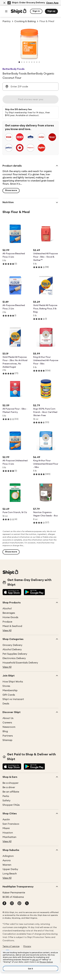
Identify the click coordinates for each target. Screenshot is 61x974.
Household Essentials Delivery (20, 662)
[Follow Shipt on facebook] (4, 903)
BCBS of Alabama (13, 897)
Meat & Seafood (12, 626)
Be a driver (9, 787)
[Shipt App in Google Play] (34, 592)
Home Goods (10, 617)
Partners (8, 735)
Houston (8, 832)
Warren (7, 865)
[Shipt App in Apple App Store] (12, 592)
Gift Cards (9, 695)
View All (7, 630)
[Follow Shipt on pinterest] (19, 903)
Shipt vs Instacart (13, 699)
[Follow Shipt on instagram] (12, 903)
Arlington (8, 856)
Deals (6, 703)
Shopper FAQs (11, 805)
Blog (5, 731)
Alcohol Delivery (12, 649)
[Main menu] (6, 11)
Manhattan (9, 837)
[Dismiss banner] (4, 3)
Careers (7, 722)
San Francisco (11, 824)
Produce (7, 621)
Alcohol (7, 608)
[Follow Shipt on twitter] (27, 903)
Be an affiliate (11, 791)
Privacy (27, 946)
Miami (6, 828)
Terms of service (11, 946)
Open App (52, 3)
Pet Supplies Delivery (15, 654)
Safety (6, 800)
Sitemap (7, 740)
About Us (8, 718)
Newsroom (9, 727)
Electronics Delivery (14, 658)
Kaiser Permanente (14, 892)
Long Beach (10, 873)
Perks (6, 796)
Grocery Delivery (12, 645)
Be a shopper (10, 783)
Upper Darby (10, 869)
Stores (6, 686)
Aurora (6, 860)
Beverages (9, 613)
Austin (6, 819)
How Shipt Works (13, 681)
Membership (10, 690)
